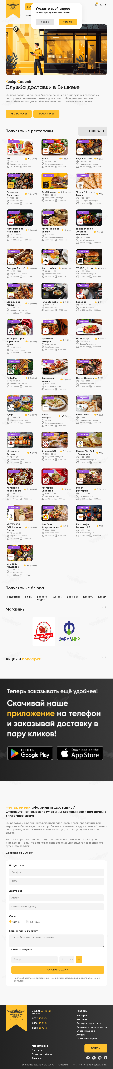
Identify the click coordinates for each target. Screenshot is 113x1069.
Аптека (81, 1035)
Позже (45, 22)
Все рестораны (93, 131)
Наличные (34, 922)
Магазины (46, 113)
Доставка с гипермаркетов (92, 1027)
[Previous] (102, 607)
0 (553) (41, 1012)
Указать (68, 22)
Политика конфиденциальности (89, 1065)
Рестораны (18, 113)
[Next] (105, 607)
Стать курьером (86, 1031)
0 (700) (39, 1028)
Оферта (63, 1065)
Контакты (36, 1050)
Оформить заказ (57, 970)
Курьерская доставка (89, 1023)
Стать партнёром (87, 1039)
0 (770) (39, 1023)
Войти (95, 1048)
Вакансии (36, 1058)
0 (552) (39, 1018)
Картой (15, 922)
